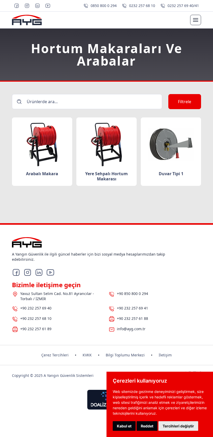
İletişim (165, 355)
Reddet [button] (147, 426)
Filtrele (184, 101)
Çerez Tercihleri (55, 355)
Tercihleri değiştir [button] (178, 426)
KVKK (87, 355)
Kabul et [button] (124, 426)
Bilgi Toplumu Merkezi (125, 355)
